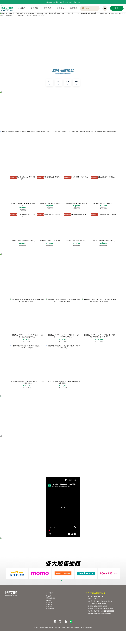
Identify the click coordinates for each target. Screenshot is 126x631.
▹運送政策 (49, 604)
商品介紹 (47, 8)
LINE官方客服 (92, 604)
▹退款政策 (49, 602)
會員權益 (60, 8)
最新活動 (34, 8)
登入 (117, 8)
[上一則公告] (8, 2)
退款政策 (64, 627)
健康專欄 (73, 8)
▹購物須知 (49, 606)
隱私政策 (70, 627)
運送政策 (83, 627)
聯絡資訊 (89, 627)
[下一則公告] (118, 2)
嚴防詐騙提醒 (50, 608)
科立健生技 (42, 627)
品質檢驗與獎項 (50, 598)
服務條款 (77, 627)
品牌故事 (48, 596)
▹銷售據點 (49, 600)
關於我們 (21, 8)
